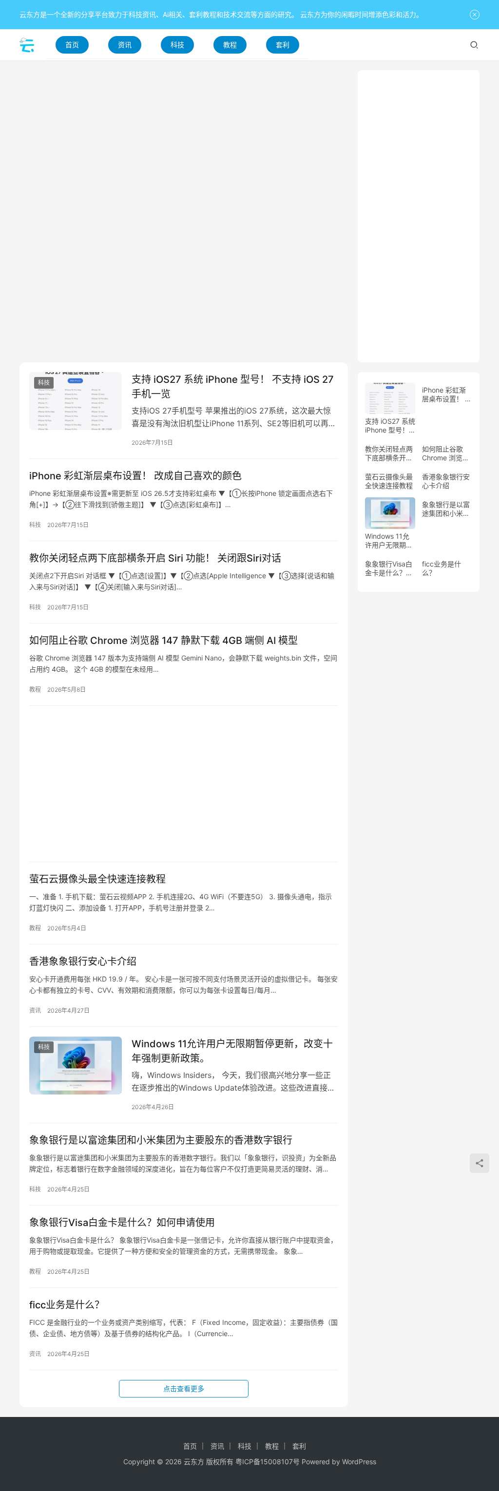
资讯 (125, 44)
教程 (230, 44)
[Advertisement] (183, 138)
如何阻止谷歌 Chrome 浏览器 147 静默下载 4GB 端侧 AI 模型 (163, 640)
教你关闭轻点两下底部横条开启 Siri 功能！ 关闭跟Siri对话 (155, 558)
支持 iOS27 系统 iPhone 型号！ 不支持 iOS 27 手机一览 (233, 386)
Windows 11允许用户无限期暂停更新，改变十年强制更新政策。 (232, 1051)
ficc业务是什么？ (66, 1305)
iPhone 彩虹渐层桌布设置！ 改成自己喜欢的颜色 (135, 476)
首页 (72, 44)
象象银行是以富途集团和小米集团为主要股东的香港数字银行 (160, 1140)
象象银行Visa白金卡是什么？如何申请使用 (122, 1222)
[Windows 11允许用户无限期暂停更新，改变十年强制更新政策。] (75, 1066)
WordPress (359, 1461)
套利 (282, 44)
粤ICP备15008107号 (267, 1461)
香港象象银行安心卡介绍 (82, 961)
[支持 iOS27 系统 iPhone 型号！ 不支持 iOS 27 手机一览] (75, 401)
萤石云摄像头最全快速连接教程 (97, 879)
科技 (177, 44)
